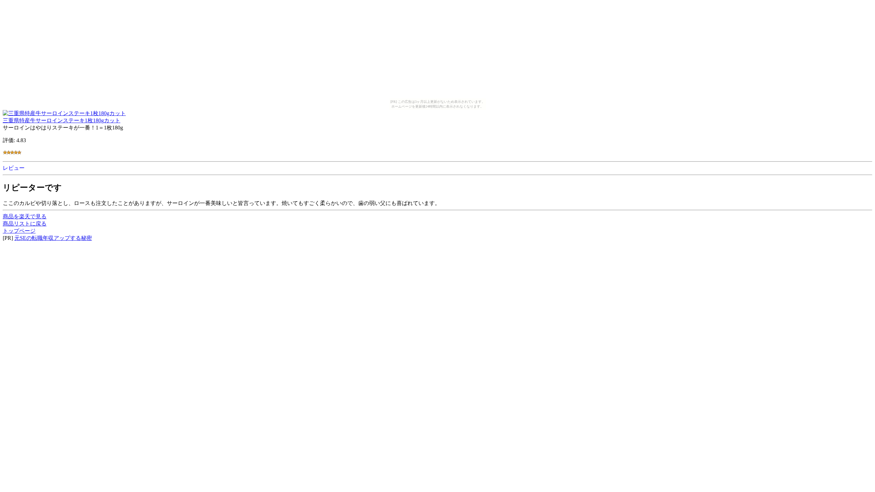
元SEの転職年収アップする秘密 (53, 238)
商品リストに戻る (24, 224)
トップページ (19, 231)
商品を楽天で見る (24, 216)
